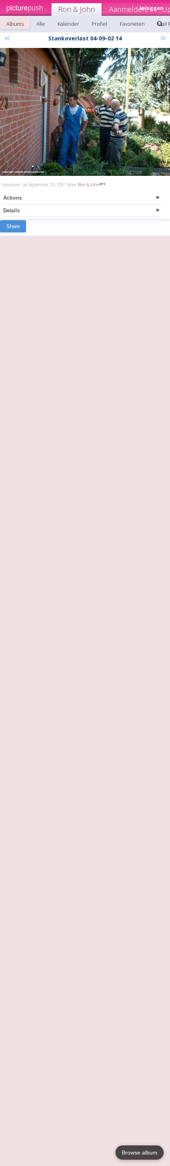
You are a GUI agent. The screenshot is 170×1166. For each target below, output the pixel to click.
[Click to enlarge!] (85, 112)
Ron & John (76, 9)
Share (13, 226)
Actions (12, 198)
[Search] (159, 23)
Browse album (139, 1152)
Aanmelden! (128, 9)
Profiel (99, 23)
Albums (15, 23)
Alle (40, 23)
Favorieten (132, 23)
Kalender (68, 23)
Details (11, 210)
